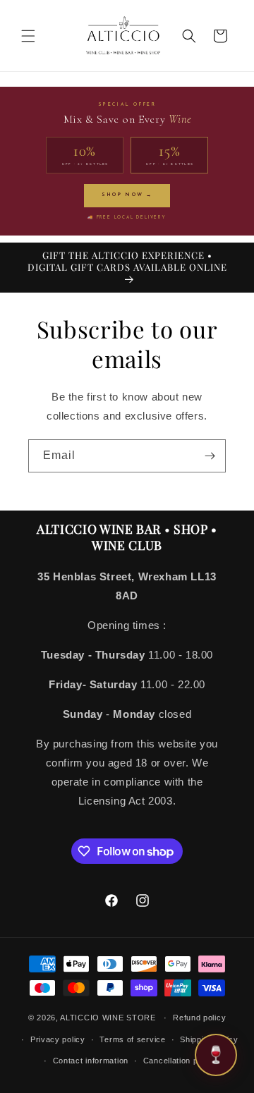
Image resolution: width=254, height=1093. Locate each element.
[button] (28, 35)
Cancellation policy (179, 1060)
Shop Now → (127, 195)
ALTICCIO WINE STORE (107, 1017)
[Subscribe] (209, 455)
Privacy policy (57, 1039)
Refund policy (199, 1017)
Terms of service (132, 1039)
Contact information (90, 1060)
